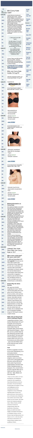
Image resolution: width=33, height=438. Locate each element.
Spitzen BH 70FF (28, 70)
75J (2, 110)
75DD (3, 87)
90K (2, 214)
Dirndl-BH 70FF (28, 39)
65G (3, 33)
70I (2, 73)
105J (3, 308)
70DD (3, 53)
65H (2, 36)
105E (3, 289)
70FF (3, 63)
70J (2, 76)
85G (3, 167)
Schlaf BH (28, 62)
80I (2, 140)
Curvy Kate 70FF (28, 15)
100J (3, 275)
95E (2, 225)
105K (3, 312)
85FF (3, 164)
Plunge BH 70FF (28, 53)
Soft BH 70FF (28, 66)
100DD (3, 252)
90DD (3, 188)
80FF (3, 130)
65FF (3, 29)
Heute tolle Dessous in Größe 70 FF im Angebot (15, 67)
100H (3, 268)
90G (3, 201)
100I (3, 271)
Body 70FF (28, 34)
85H (2, 170)
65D (2, 17)
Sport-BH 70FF (28, 80)
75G (3, 100)
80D (2, 118)
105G (3, 299)
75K (2, 113)
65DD (3, 20)
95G (3, 231)
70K (2, 79)
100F (3, 259)
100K (3, 278)
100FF (3, 262)
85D (2, 151)
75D (2, 84)
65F (2, 26)
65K (2, 45)
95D (2, 219)
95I (2, 238)
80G (3, 134)
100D (3, 249)
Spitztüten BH (28, 75)
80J (2, 143)
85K (2, 180)
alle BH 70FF (27, 10)
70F (2, 60)
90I (2, 207)
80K (2, 146)
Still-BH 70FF (27, 85)
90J (2, 211)
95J (2, 241)
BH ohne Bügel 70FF (28, 30)
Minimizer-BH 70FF (28, 48)
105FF (3, 295)
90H (2, 204)
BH (3, 9)
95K (2, 244)
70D (2, 50)
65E (2, 23)
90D (2, 185)
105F (3, 292)
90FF (3, 198)
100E (3, 255)
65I (2, 39)
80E (2, 124)
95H (2, 235)
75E (2, 90)
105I (3, 305)
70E (2, 57)
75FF (3, 97)
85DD (3, 154)
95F (2, 228)
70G (3, 66)
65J (2, 42)
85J (2, 177)
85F (2, 161)
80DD (3, 121)
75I (2, 106)
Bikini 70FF (28, 25)
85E (2, 158)
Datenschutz (17, 428)
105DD (3, 286)
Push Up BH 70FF (28, 58)
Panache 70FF (28, 20)
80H (2, 137)
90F (2, 195)
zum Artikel (11, 122)
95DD (3, 222)
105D (3, 283)
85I (2, 174)
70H (2, 70)
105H (3, 302)
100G (3, 265)
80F (2, 127)
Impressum (3, 427)
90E (2, 191)
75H (2, 103)
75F (2, 94)
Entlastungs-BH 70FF (29, 43)
